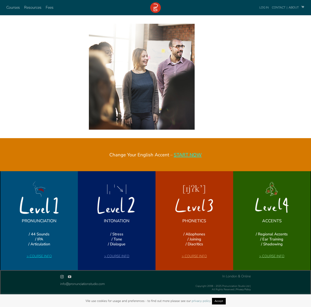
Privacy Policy (243, 289)
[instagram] (62, 276)
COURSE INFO (41, 256)
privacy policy (201, 301)
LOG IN (264, 8)
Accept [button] (219, 301)
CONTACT (279, 8)
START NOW (188, 155)
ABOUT (294, 8)
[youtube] (69, 276)
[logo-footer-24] (155, 4)
